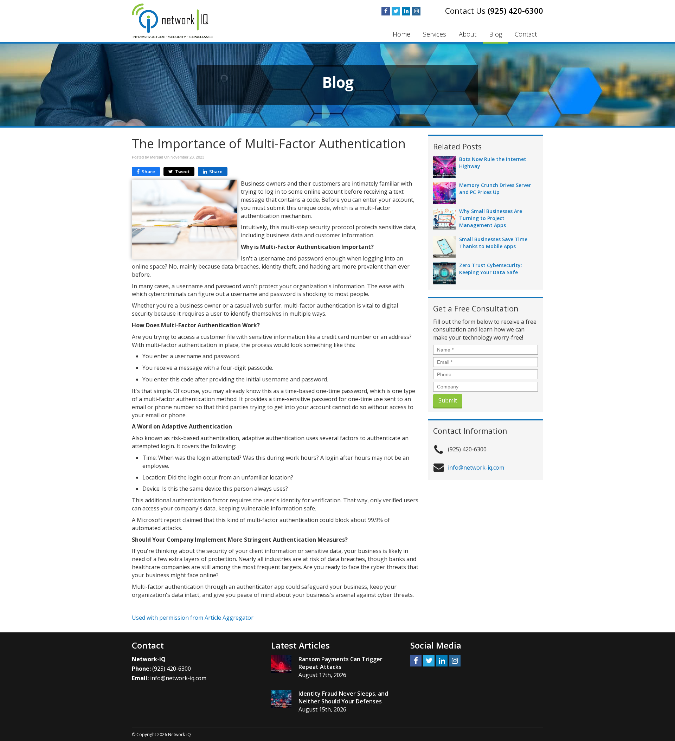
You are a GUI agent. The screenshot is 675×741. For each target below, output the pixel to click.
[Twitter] (396, 11)
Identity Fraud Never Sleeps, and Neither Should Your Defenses (343, 697)
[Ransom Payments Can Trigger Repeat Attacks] (281, 664)
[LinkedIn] (406, 11)
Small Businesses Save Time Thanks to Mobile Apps (493, 243)
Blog (495, 34)
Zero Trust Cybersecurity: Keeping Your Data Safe (490, 269)
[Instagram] (416, 11)
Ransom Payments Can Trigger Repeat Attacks (340, 663)
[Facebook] (385, 11)
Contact (526, 34)
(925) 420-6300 (515, 10)
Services (434, 34)
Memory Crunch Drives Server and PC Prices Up (495, 188)
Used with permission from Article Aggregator (192, 617)
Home (401, 34)
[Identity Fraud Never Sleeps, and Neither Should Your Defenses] (281, 699)
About (467, 34)
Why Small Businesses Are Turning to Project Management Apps (490, 218)
